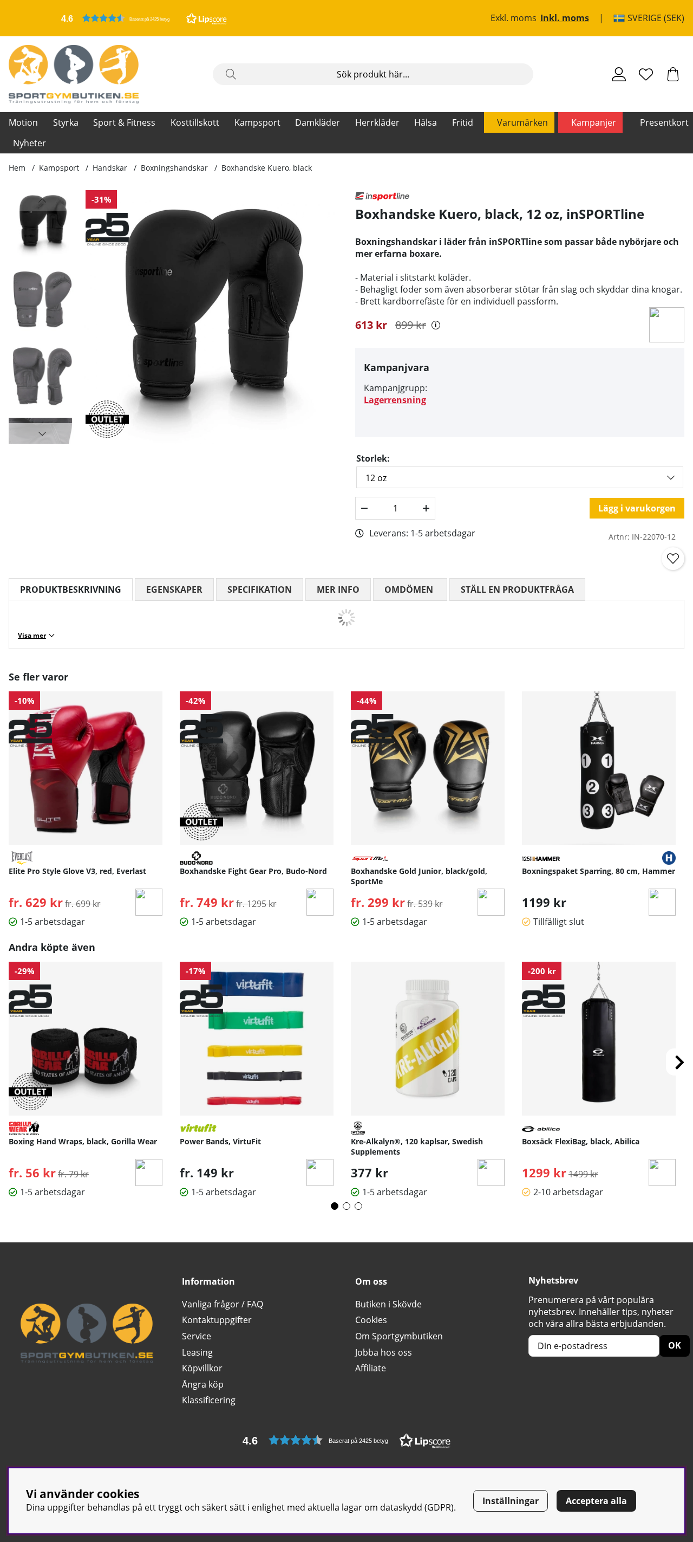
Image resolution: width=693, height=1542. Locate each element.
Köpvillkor (202, 1368)
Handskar (110, 168)
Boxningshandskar (174, 168)
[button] (144, 18)
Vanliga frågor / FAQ (222, 1304)
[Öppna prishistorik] (436, 325)
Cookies (371, 1319)
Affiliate (370, 1368)
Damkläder (317, 122)
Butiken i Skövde (388, 1304)
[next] (679, 1061)
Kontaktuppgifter (217, 1319)
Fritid (462, 122)
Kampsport (257, 122)
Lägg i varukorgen (637, 508)
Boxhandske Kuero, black (266, 168)
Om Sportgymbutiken (399, 1336)
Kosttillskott (195, 122)
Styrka (66, 122)
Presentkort (664, 122)
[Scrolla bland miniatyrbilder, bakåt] (42, 200)
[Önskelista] (646, 74)
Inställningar (510, 1501)
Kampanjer (593, 122)
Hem (17, 168)
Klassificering (209, 1400)
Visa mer (32, 635)
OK (674, 1345)
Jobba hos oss (383, 1352)
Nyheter (29, 143)
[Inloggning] (618, 74)
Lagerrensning (395, 400)
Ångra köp (203, 1384)
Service (196, 1336)
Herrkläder (377, 122)
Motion (23, 122)
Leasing (197, 1352)
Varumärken (522, 122)
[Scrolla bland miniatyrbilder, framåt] (42, 433)
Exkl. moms (514, 18)
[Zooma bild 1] (211, 317)
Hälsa (425, 122)
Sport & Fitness (124, 122)
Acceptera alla (596, 1501)
